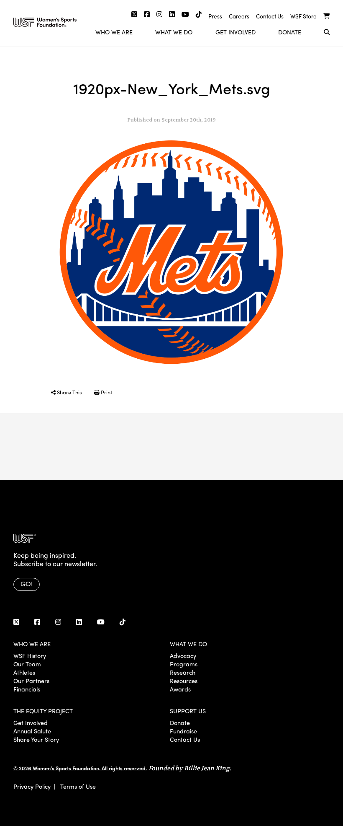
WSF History (29, 655)
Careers (239, 16)
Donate (289, 32)
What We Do (173, 32)
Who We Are (114, 32)
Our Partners (31, 680)
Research (182, 672)
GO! (26, 583)
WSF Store (303, 16)
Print (106, 392)
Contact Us (270, 16)
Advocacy (183, 655)
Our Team (27, 664)
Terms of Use (78, 786)
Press (215, 16)
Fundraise (183, 731)
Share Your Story (36, 739)
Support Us (188, 711)
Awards (180, 689)
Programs (183, 664)
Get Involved (235, 32)
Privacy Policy (32, 786)
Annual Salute (32, 731)
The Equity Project (43, 711)
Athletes (24, 672)
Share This (69, 392)
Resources (183, 680)
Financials (26, 689)
